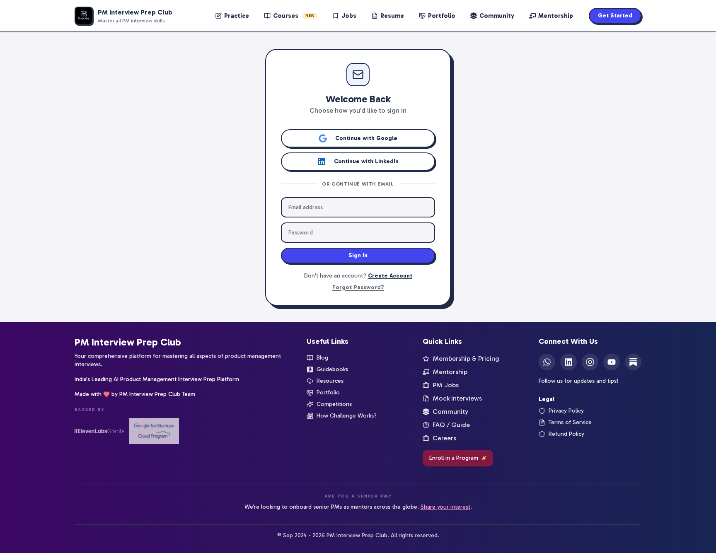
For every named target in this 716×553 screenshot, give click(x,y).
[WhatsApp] (547, 362)
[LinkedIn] (568, 362)
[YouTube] (611, 362)
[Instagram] (590, 362)
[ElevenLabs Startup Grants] (99, 431)
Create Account (390, 275)
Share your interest (445, 506)
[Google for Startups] (154, 431)
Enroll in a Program (453, 457)
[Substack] (633, 362)
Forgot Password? (358, 287)
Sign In (358, 255)
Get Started (615, 15)
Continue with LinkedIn (366, 161)
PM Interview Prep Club (128, 342)
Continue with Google (366, 138)
